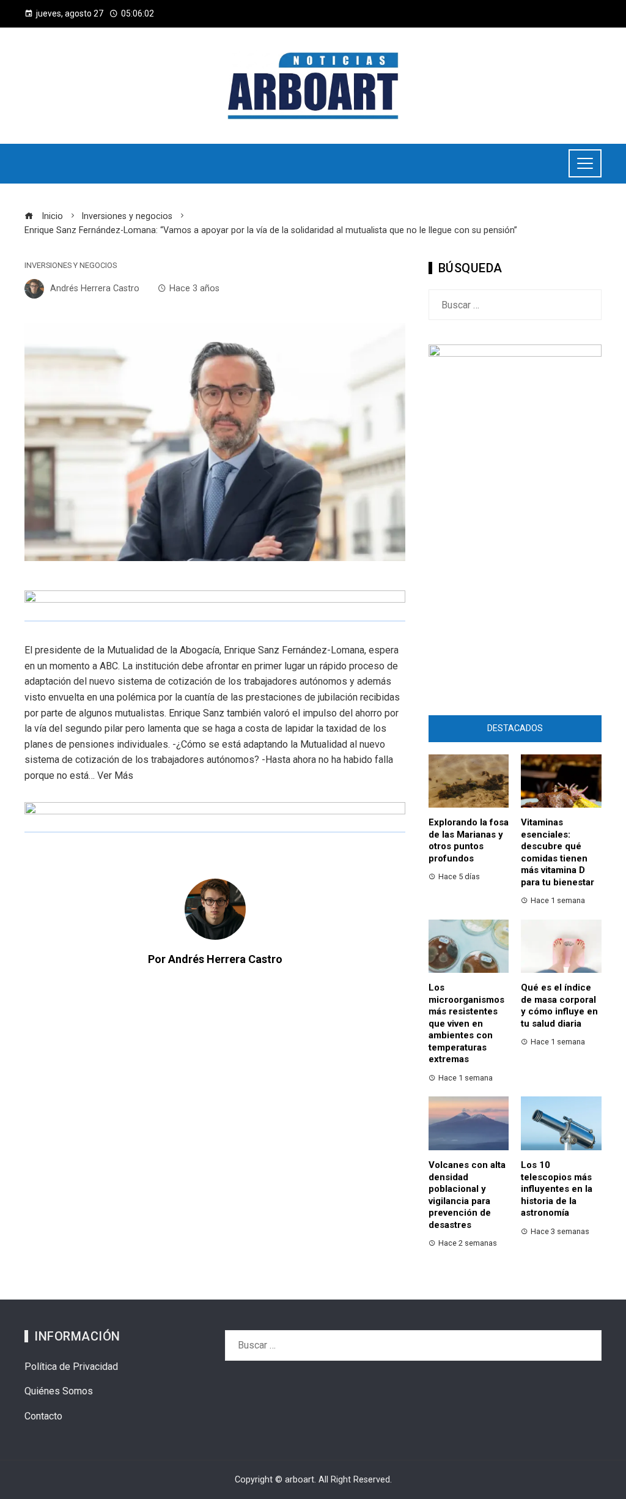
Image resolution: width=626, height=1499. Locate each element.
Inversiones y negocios (70, 266)
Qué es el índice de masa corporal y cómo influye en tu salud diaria (559, 1005)
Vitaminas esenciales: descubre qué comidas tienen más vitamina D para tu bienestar (557, 852)
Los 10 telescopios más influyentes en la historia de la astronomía (556, 1188)
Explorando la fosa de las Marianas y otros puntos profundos (469, 840)
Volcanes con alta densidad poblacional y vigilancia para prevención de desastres (467, 1194)
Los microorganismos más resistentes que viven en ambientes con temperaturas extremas (466, 1023)
